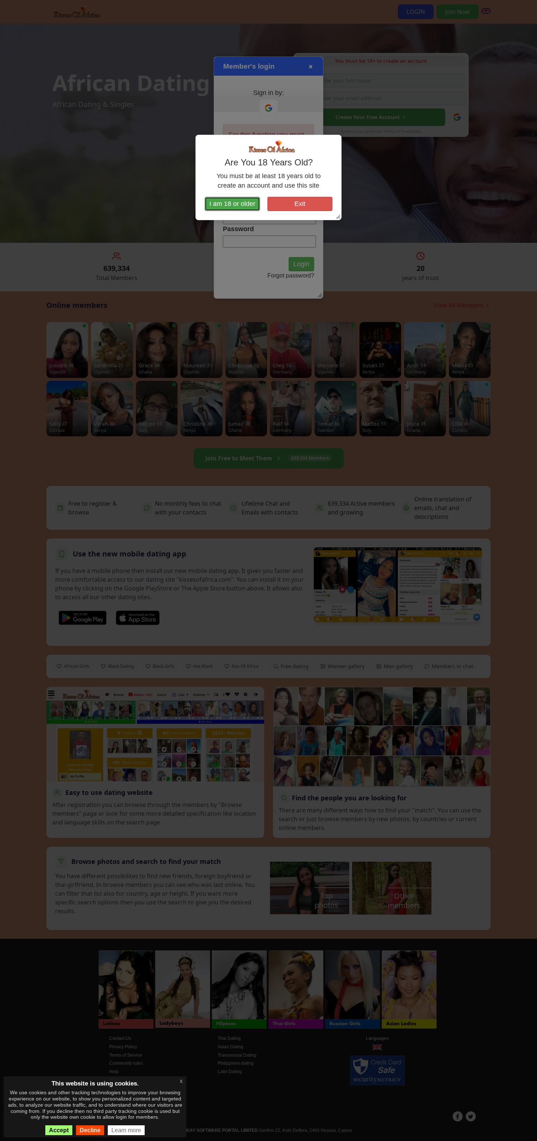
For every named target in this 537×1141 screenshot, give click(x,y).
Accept (59, 1130)
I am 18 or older (232, 203)
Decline (90, 1130)
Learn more (126, 1130)
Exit (299, 203)
